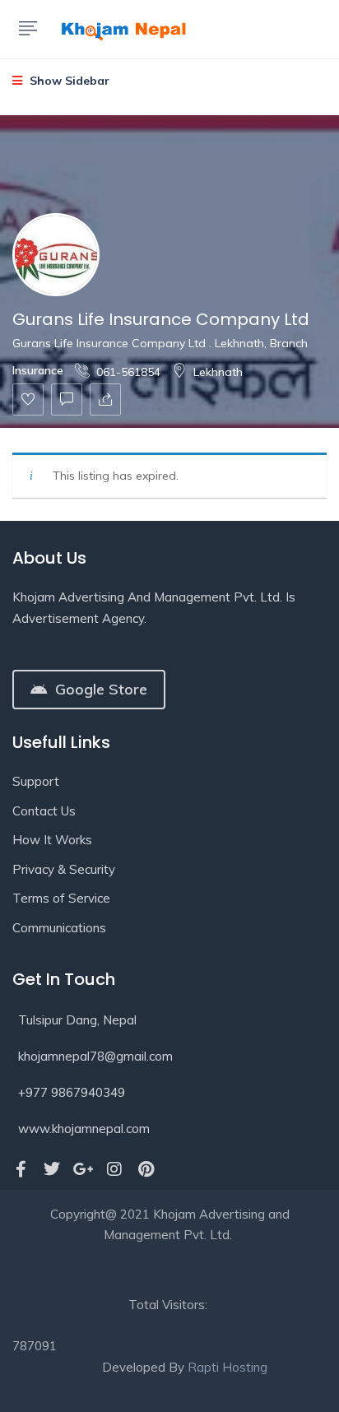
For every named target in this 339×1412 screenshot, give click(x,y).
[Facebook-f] (20, 1169)
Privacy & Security (63, 869)
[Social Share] (105, 399)
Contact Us (44, 811)
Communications (59, 928)
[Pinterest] (145, 1169)
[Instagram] (114, 1169)
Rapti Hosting (227, 1367)
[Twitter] (52, 1169)
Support (35, 781)
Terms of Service (61, 898)
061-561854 (128, 372)
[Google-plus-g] (83, 1169)
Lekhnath (218, 372)
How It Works (52, 840)
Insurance (37, 370)
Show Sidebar (67, 80)
